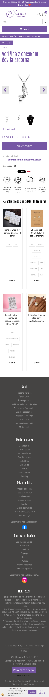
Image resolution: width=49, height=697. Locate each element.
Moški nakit (24, 427)
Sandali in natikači (24, 541)
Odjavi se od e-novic (24, 675)
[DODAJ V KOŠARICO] (36, 325)
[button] (43, 90)
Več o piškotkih (42, 692)
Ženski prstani (24, 400)
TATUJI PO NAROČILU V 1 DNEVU (13, 36)
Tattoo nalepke (24, 453)
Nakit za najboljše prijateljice (24, 404)
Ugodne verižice (24, 392)
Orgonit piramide (24, 507)
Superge (24, 553)
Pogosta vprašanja (15, 645)
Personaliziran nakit (24, 423)
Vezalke (24, 503)
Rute (24, 468)
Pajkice (24, 560)
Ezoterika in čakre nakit (24, 408)
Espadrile (25, 549)
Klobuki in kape (24, 500)
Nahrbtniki (24, 460)
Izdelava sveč (24, 496)
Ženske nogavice (24, 568)
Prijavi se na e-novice (23, 670)
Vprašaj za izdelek (10, 156)
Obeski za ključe (24, 488)
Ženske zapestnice (24, 411)
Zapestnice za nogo (24, 415)
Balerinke (24, 545)
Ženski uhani (25, 396)
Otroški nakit (24, 419)
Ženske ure (24, 445)
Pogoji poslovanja (36, 645)
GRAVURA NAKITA (33, 36)
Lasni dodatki (24, 449)
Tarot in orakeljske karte (24, 511)
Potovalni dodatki (24, 492)
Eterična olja (24, 515)
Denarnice (24, 464)
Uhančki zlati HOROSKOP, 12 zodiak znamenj (37, 232)
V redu (32, 691)
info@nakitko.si (30, 684)
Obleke (24, 557)
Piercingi (24, 476)
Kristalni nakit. (8, 129)
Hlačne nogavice (24, 564)
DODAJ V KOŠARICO (24, 146)
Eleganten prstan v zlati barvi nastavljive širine (36, 318)
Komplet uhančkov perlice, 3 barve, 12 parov (12, 232)
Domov (4, 47)
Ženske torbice (24, 457)
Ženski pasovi (24, 472)
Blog (25, 650)
